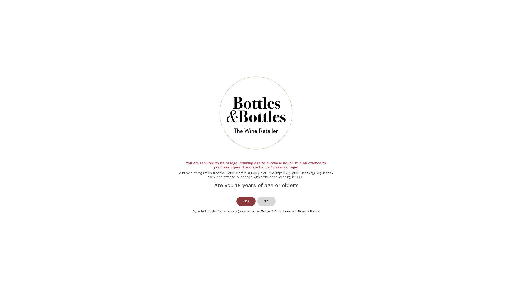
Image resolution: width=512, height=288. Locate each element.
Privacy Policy (308, 211)
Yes (246, 201)
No (266, 201)
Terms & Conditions (276, 211)
